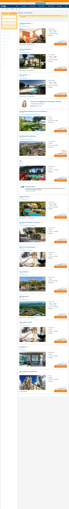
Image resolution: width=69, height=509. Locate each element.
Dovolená (7, 8)
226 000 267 (39, 106)
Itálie (16, 8)
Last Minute (12, 8)
